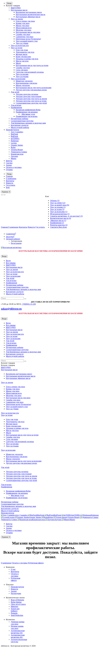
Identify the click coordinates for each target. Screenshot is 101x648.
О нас (13, 569)
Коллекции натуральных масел (29, 12)
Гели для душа (22, 50)
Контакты (10, 181)
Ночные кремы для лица (17, 627)
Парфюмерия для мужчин (26, 116)
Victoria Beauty (17, 150)
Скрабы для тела (23, 68)
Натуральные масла (19, 10)
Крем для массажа (23, 57)
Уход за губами (22, 43)
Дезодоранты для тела (25, 52)
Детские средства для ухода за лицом (31, 99)
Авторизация (16, 241)
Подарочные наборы (19, 119)
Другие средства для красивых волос (31, 90)
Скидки (9, 163)
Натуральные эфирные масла (28, 17)
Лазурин (14, 156)
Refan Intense (16, 602)
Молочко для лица (23, 30)
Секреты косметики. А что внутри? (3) (66, 216)
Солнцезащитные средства (22, 121)
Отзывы (9, 169)
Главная (9, 176)
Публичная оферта (36, 563)
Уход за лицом (17, 19)
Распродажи (16, 593)
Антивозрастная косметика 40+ (18, 636)
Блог (8, 187)
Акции (9, 165)
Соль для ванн (22, 70)
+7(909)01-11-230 (28, 304)
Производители (12, 130)
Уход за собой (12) (57, 203)
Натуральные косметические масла (30, 14)
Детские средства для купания (28, 96)
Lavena (14, 143)
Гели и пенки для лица (25, 21)
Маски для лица (22, 25)
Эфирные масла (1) (58, 220)
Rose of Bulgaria (17, 600)
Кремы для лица (22, 23)
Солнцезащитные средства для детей (31, 103)
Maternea (14, 606)
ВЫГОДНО (16, 8)
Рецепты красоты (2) (58, 225)
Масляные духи (17, 495)
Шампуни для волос (24, 81)
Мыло (18, 63)
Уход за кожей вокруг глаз (27, 41)
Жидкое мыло (21, 54)
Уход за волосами (18, 79)
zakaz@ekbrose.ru (11, 308)
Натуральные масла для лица (28, 32)
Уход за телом (16, 48)
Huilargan (15, 141)
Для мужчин (16, 105)
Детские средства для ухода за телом (31, 101)
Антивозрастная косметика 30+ (18, 632)
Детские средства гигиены (27, 94)
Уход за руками (22, 76)
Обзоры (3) (54, 201)
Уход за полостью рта (20, 45)
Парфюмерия (16, 107)
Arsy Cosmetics (17, 132)
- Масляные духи (28, 114)
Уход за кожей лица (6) (59, 205)
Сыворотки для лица (24, 37)
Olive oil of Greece (18, 604)
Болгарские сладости (19, 125)
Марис (13, 158)
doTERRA (15, 138)
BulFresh (14, 136)
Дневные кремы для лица (17, 623)
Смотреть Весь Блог (58, 227)
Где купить (10, 185)
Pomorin (14, 613)
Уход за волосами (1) (58, 212)
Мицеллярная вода (24, 28)
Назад (9, 3)
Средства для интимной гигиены (30, 72)
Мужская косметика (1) (60, 214)
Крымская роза (17, 154)
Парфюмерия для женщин (27, 112)
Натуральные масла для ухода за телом (32, 65)
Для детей (15, 92)
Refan (13, 147)
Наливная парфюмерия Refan (28, 110)
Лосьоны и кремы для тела (27, 59)
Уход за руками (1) (58, 207)
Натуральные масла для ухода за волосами (33, 88)
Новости (9, 183)
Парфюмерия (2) (57, 223)
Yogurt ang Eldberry (15, 610)
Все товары (11, 263)
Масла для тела (22, 61)
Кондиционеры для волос (26, 83)
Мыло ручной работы (20, 127)
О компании (11, 178)
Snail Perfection (17, 615)
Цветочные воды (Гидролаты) (28, 39)
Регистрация (16, 243)
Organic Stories (17, 145)
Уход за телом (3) (57, 209)
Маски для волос (23, 85)
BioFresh (14, 134)
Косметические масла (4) (60, 218)
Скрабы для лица (23, 34)
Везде (8, 261)
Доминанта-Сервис (19, 152)
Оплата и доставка (14, 167)
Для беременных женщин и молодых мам (28, 123)
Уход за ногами (22, 74)
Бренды (9, 161)
